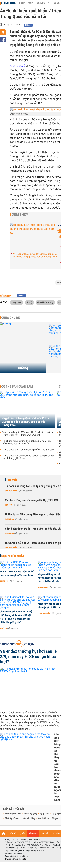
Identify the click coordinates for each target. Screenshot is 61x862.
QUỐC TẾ (44, 833)
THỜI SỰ (12, 833)
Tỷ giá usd (44, 814)
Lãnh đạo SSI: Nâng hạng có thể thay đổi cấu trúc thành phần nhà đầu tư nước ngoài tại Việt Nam (57, 767)
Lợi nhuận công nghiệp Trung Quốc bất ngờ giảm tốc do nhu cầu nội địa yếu (26, 442)
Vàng (57, 3)
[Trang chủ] (3, 32)
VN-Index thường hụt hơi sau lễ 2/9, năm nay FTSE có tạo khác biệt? (28, 656)
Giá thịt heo (43, 818)
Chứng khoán (11, 491)
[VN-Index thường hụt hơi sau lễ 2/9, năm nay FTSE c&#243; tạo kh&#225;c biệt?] (30, 688)
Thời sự (8, 505)
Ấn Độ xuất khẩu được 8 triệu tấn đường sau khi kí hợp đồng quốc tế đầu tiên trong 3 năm (35, 255)
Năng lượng (26, 3)
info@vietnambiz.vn (19, 856)
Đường (23, 368)
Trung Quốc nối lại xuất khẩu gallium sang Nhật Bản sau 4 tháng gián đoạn (28, 457)
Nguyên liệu (43, 3)
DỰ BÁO (22, 833)
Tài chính (4, 581)
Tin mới (11, 480)
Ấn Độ (29, 302)
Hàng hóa (8, 3)
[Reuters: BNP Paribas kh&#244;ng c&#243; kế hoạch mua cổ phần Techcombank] (18, 565)
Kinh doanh (43, 587)
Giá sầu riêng (29, 818)
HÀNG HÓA (33, 833)
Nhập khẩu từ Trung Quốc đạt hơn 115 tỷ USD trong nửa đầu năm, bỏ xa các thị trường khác (25, 422)
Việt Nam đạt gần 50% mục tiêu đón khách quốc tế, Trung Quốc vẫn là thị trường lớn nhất (28, 433)
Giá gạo (55, 818)
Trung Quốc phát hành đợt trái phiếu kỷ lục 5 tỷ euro (28, 449)
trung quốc (16, 302)
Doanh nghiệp (44, 613)
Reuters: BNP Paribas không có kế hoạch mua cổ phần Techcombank (16, 573)
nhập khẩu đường (45, 302)
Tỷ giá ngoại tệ (30, 814)
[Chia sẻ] (3, 39)
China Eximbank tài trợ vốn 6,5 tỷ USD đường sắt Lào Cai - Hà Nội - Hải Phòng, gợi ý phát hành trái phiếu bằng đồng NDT (16, 617)
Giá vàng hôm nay (13, 814)
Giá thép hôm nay (12, 818)
